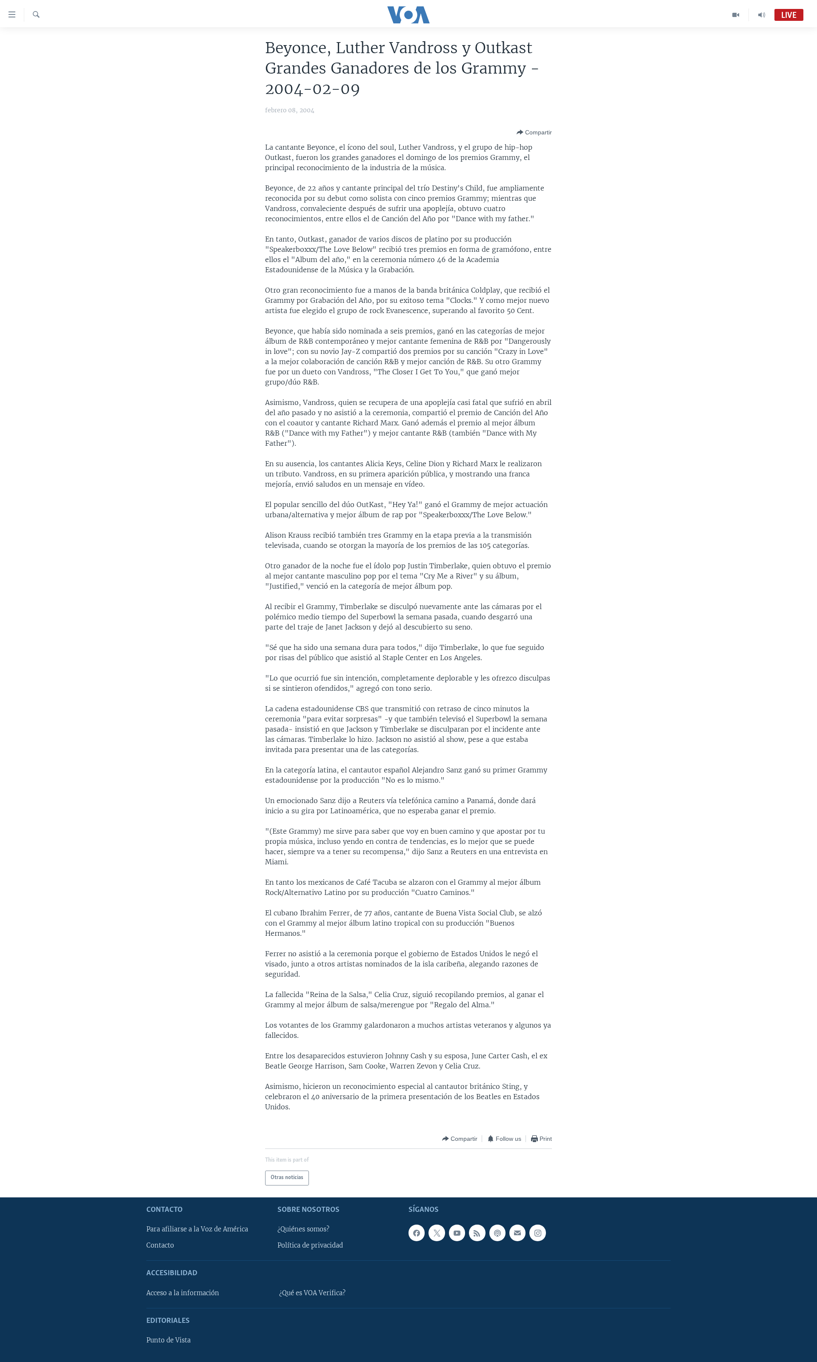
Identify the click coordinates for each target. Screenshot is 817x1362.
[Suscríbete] (517, 1233)
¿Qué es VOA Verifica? (312, 1293)
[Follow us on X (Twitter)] (436, 1233)
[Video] (736, 15)
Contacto (160, 1245)
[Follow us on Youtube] (457, 1233)
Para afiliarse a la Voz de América (197, 1229)
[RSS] (477, 1233)
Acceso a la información (182, 1293)
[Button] (534, 132)
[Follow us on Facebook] (416, 1233)
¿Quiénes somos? (303, 1229)
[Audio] (761, 15)
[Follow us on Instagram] (537, 1233)
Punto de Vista (168, 1340)
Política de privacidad (310, 1245)
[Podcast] (497, 1233)
